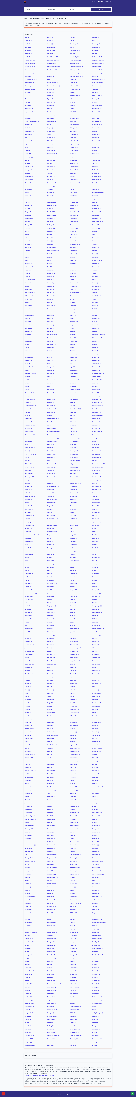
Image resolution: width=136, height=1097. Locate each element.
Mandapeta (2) (96, 121)
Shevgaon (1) (50, 509)
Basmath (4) (28, 564)
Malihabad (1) (28, 464)
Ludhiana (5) (50, 732)
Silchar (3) (72, 609)
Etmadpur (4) (51, 296)
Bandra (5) (27, 577)
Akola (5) (27, 480)
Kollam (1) (72, 838)
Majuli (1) (72, 615)
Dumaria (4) (73, 53)
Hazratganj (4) (51, 980)
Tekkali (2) (95, 170)
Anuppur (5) (50, 367)
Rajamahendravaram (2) (54, 984)
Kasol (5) (49, 822)
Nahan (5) (50, 806)
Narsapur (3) (95, 128)
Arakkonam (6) (96, 376)
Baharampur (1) (74, 1010)
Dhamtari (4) (50, 638)
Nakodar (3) (28, 767)
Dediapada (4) (51, 305)
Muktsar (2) (73, 741)
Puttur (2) (95, 150)
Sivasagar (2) (96, 987)
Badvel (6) (72, 176)
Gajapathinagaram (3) (98, 79)
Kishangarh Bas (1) (52, 664)
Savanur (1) (28, 196)
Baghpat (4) (95, 250)
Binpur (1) (95, 913)
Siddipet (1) (95, 932)
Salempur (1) (95, 383)
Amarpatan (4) (96, 363)
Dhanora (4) (73, 557)
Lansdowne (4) (74, 829)
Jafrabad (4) (73, 247)
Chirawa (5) (95, 690)
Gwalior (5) (50, 961)
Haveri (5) (27, 95)
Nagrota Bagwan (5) (30, 819)
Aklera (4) (72, 690)
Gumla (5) (50, 44)
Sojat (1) (49, 696)
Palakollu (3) (95, 984)
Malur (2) (27, 221)
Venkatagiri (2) (29, 166)
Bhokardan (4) (51, 567)
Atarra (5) (27, 318)
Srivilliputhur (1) (29, 473)
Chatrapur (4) (51, 948)
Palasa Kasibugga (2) (98, 63)
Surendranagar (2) (75, 244)
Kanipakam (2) (51, 115)
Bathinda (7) (73, 732)
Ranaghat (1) (51, 1013)
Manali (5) (27, 800)
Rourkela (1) (28, 925)
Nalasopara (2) (29, 583)
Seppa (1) (72, 531)
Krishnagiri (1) (29, 431)
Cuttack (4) (73, 922)
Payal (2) (27, 774)
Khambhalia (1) (29, 283)
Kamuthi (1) (28, 415)
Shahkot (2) (95, 764)
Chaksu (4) (95, 728)
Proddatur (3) (28, 205)
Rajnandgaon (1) (29, 645)
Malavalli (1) (95, 225)
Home (93, 1)
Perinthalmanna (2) (97, 861)
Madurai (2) (28, 438)
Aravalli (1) (28, 334)
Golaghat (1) (95, 590)
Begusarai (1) (96, 664)
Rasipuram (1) (74, 467)
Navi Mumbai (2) (52, 583)
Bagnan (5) (28, 903)
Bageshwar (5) (51, 803)
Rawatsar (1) (73, 728)
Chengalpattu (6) (29, 393)
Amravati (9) (73, 502)
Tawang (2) (28, 522)
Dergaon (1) (50, 615)
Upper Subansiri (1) (30, 525)
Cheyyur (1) (95, 393)
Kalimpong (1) (51, 900)
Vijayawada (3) (74, 170)
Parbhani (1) (73, 486)
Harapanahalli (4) (52, 154)
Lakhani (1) (50, 544)
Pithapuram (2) (96, 134)
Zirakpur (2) (95, 1026)
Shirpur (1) (95, 554)
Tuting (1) (27, 544)
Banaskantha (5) (52, 334)
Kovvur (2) (95, 115)
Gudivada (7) (73, 186)
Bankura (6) (28, 883)
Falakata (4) (95, 909)
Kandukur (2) (96, 112)
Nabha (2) (95, 783)
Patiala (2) (27, 745)
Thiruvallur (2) (51, 477)
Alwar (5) (94, 632)
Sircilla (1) (50, 935)
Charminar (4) (51, 945)
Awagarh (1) (73, 974)
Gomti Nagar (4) (74, 987)
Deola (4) (49, 573)
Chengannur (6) (29, 851)
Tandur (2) (50, 208)
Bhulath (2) (73, 767)
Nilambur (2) (73, 861)
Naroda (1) (50, 341)
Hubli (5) (49, 157)
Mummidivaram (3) (75, 60)
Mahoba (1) (28, 286)
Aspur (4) (49, 719)
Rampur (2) (73, 289)
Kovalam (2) (73, 1016)
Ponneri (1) (95, 460)
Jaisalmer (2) (95, 645)
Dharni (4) (27, 518)
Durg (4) (94, 638)
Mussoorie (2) (73, 1000)
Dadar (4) (72, 577)
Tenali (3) (27, 173)
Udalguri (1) (73, 612)
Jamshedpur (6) (74, 993)
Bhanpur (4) (50, 328)
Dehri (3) (49, 686)
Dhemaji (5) (50, 586)
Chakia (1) (50, 376)
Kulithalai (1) (73, 431)
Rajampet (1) (28, 955)
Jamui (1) (94, 667)
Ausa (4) (27, 570)
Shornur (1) (28, 880)
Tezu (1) (94, 535)
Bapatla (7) (28, 92)
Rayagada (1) (51, 942)
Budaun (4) (73, 260)
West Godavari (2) (29, 70)
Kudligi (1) (50, 124)
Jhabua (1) (72, 347)
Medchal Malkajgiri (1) (31, 932)
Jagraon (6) (73, 774)
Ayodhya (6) (73, 977)
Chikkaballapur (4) (97, 1003)
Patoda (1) (95, 548)
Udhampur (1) (28, 993)
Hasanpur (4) (50, 447)
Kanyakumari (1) (52, 499)
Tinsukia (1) (73, 606)
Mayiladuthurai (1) (52, 441)
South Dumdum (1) (52, 1029)
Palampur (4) (50, 796)
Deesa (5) (27, 250)
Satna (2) (49, 351)
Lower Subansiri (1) (52, 518)
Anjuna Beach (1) (97, 745)
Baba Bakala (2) (74, 751)
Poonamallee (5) (51, 464)
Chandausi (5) (96, 974)
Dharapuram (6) (74, 399)
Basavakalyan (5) (74, 124)
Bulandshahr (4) (96, 370)
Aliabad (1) (95, 1045)
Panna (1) (27, 351)
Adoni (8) (49, 173)
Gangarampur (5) (97, 896)
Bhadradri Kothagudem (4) (99, 922)
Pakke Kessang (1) (52, 531)
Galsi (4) (72, 890)
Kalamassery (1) (96, 871)
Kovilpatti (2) (96, 428)
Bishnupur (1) (73, 883)
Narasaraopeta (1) (52, 63)
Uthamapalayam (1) (53, 486)
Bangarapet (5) (74, 221)
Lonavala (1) (28, 612)
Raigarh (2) (95, 641)
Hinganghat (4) (51, 606)
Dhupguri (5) (73, 909)
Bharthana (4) (96, 389)
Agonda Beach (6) (75, 748)
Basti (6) (27, 260)
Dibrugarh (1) (28, 590)
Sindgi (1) (49, 134)
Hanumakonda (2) (97, 221)
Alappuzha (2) (28, 835)
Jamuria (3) (95, 890)
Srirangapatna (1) (52, 1010)
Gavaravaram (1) (29, 186)
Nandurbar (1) (96, 493)
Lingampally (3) (74, 118)
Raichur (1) (73, 99)
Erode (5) (72, 402)
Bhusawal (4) (28, 499)
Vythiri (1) (50, 871)
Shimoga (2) (95, 99)
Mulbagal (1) (28, 225)
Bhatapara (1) (51, 654)
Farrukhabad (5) (74, 267)
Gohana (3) (73, 719)
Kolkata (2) (28, 887)
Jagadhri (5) (50, 722)
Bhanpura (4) (28, 360)
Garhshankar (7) (74, 764)
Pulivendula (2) (74, 141)
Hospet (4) (72, 1003)
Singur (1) (95, 906)
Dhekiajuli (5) (51, 625)
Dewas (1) (72, 344)
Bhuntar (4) (95, 809)
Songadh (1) (73, 325)
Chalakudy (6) (73, 871)
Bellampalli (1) (96, 1042)
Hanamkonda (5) (97, 1039)
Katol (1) (49, 570)
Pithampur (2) (96, 367)
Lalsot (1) (94, 712)
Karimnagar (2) (74, 215)
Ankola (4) (27, 238)
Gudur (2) (72, 102)
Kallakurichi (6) (96, 412)
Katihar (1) (50, 670)
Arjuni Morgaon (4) (75, 560)
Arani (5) (27, 380)
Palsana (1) (73, 328)
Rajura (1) (72, 554)
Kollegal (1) (95, 137)
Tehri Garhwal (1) (74, 825)
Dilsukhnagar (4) (29, 1035)
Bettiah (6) (28, 686)
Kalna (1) (27, 893)
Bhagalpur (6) (28, 667)
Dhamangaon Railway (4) (32, 535)
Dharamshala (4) (74, 812)
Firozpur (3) (73, 735)
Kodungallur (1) (29, 871)
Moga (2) (49, 741)
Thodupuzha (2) (29, 858)
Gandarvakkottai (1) (30, 405)
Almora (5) (95, 800)
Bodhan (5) (73, 1042)
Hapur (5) (72, 418)
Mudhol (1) (28, 105)
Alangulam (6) (74, 373)
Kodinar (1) (95, 289)
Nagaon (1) (50, 599)
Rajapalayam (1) (74, 464)
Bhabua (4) (50, 680)
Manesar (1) (50, 725)
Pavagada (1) (50, 231)
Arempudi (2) (50, 176)
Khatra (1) (95, 887)
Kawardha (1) (28, 641)
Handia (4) (50, 299)
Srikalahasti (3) (74, 86)
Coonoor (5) (73, 396)
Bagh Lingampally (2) (76, 1035)
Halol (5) (49, 309)
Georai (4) (27, 551)
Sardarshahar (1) (74, 712)
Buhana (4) (28, 693)
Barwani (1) (95, 341)
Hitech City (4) (74, 1039)
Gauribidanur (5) (74, 212)
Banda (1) (95, 254)
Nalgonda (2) (50, 218)
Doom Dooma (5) (74, 628)
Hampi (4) (27, 1010)
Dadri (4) (72, 415)
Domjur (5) (50, 903)
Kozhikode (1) (51, 842)
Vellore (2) (27, 493)
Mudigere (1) (50, 147)
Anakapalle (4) (96, 173)
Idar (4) (72, 318)
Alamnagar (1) (96, 980)
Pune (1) (49, 971)
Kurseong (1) (73, 900)
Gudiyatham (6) (51, 409)
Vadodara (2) (95, 958)
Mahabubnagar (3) (75, 89)
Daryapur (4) (95, 525)
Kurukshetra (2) (96, 703)
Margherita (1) (29, 628)
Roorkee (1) (50, 832)
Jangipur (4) (50, 1022)
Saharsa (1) (50, 677)
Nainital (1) (28, 822)
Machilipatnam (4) (97, 82)
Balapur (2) (73, 512)
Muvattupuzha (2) (52, 854)
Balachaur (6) (96, 777)
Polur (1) (49, 460)
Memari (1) (73, 893)
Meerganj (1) (28, 328)
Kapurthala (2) (51, 738)
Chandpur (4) (28, 331)
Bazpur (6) (50, 1000)
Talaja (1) (94, 273)
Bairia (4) (72, 312)
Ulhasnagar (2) (96, 593)
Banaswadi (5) (29, 1000)
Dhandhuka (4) (51, 247)
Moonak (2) (95, 793)
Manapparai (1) (96, 438)
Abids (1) (94, 1032)
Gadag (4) (95, 89)
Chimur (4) (95, 551)
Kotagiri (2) (73, 428)
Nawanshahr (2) (96, 741)
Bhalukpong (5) (51, 548)
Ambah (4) (73, 360)
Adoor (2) (27, 867)
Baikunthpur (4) (29, 651)
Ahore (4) (27, 690)
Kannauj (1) (95, 279)
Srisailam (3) (28, 984)
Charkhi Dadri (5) (29, 728)
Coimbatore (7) (29, 964)
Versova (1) (95, 586)
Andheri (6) (73, 1022)
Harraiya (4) (95, 328)
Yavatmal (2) (50, 493)
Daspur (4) (27, 919)
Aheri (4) (27, 560)
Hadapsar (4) (95, 1022)
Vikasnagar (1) (29, 829)
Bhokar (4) (95, 570)
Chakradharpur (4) (75, 50)
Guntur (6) (95, 196)
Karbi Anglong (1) (29, 596)
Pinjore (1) (95, 725)
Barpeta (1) (73, 580)
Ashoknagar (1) (96, 354)
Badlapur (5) (50, 444)
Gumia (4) (72, 47)
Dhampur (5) (73, 334)
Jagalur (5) (73, 154)
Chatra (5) (72, 37)
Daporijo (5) (95, 544)
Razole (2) (27, 147)
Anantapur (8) (29, 176)
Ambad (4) (72, 567)
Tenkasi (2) (73, 473)
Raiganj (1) (28, 1016)
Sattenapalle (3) (96, 66)
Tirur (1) (27, 864)
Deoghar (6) (95, 37)
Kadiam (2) (50, 108)
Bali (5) (72, 696)
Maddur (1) (73, 225)
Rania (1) (94, 716)
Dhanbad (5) (28, 40)
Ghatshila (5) (50, 53)
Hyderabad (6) (51, 955)
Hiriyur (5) (27, 150)
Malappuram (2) (74, 842)
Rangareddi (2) (51, 221)
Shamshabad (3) (51, 215)
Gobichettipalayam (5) (98, 405)
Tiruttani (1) (28, 483)
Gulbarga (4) (50, 92)
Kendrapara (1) (29, 938)
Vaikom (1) (95, 858)
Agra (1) (94, 964)
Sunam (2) (50, 793)
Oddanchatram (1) (30, 447)
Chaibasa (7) (28, 53)
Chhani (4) (73, 848)
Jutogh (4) (50, 816)
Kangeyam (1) (28, 418)
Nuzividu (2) (73, 131)
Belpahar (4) (73, 948)
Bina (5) (72, 363)
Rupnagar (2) (73, 745)
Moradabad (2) (96, 286)
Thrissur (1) (95, 845)
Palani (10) (73, 447)
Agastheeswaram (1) (30, 373)
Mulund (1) (95, 580)
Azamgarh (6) (73, 250)
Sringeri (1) (50, 141)
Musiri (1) (27, 444)
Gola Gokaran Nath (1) (31, 454)
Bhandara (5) (96, 502)
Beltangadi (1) (74, 150)
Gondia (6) (50, 603)
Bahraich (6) (28, 254)
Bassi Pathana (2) (75, 754)
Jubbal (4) (27, 803)
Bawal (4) (49, 716)
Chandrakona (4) (29, 916)
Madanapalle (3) (51, 202)
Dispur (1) (72, 619)
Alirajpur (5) (95, 357)
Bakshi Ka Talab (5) (75, 460)
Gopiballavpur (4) (97, 919)
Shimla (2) (27, 783)
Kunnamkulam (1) (52, 877)
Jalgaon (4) (50, 483)
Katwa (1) (50, 893)
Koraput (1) (73, 938)
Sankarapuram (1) (97, 467)
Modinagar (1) (96, 422)
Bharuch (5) (73, 241)
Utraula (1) (95, 315)
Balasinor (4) (28, 299)
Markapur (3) (28, 124)
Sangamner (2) (29, 509)
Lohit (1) (94, 515)
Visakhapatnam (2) (97, 955)
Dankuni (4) (73, 1026)
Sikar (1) (94, 648)
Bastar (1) (27, 635)
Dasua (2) (27, 764)
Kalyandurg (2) (29, 112)
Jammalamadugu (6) (53, 60)
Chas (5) (27, 37)
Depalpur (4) (73, 357)
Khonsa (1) (73, 541)
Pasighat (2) (73, 535)
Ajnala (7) (50, 748)
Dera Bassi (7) (73, 787)
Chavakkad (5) (96, 867)
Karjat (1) (95, 509)
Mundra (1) (73, 296)
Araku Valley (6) (74, 57)
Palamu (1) (28, 47)
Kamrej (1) (95, 325)
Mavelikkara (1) (51, 851)
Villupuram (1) (96, 499)
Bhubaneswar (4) (52, 922)
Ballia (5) (49, 254)
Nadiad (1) (73, 299)
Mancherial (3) (51, 212)
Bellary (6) (95, 76)
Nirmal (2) (72, 208)
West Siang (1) (74, 525)
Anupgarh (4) (28, 725)
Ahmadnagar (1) (51, 502)
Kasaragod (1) (28, 838)
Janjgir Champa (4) (75, 661)
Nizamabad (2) (96, 218)
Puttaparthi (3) (96, 212)
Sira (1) (26, 231)
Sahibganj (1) (51, 47)
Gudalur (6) (28, 409)
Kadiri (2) (72, 108)
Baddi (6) (72, 809)
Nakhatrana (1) (29, 296)
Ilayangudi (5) (51, 412)
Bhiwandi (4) (50, 596)
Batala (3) (95, 761)
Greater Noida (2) (29, 971)
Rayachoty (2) (28, 144)
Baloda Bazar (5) (74, 654)
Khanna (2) (95, 770)
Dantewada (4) (96, 635)
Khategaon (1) (51, 354)
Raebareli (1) (50, 977)
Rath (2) (72, 435)
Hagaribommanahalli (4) (32, 121)
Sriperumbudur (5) (75, 470)
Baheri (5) (27, 325)
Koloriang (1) (73, 538)
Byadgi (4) (27, 202)
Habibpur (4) (73, 913)
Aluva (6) (72, 851)
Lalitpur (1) (95, 283)
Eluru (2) (94, 183)
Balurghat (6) (73, 896)
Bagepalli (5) (95, 215)
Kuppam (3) (50, 118)
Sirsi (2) (94, 234)
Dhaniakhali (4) (51, 906)
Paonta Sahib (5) (74, 806)
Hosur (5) (27, 412)
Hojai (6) (27, 622)
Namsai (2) (28, 538)
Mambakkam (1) (74, 1032)
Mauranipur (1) (74, 444)
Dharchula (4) (96, 832)
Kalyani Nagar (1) (97, 612)
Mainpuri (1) (50, 286)
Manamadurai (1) (75, 438)
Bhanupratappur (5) (75, 648)
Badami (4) (73, 105)
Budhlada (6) (50, 777)
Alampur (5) (73, 951)
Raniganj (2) (95, 893)
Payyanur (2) (95, 877)
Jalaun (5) (95, 276)
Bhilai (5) (27, 990)
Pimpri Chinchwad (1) (31, 593)
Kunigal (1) (50, 234)
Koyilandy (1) (28, 877)
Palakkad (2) (95, 842)
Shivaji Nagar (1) (97, 606)
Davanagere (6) (96, 86)
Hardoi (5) (27, 276)
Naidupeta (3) (73, 128)
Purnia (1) (27, 677)
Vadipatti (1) (28, 489)
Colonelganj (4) (51, 428)
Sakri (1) (27, 557)
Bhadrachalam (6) (30, 1045)
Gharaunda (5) (51, 712)
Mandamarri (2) (96, 208)
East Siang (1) (73, 515)
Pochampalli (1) (96, 457)
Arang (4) (27, 657)
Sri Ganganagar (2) (75, 1029)
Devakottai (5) (51, 399)
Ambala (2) (28, 699)
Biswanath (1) (96, 625)
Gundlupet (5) (51, 137)
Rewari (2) (27, 706)
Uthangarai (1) (96, 486)
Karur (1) (49, 422)
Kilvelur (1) (50, 425)
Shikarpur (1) (96, 228)
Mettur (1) (95, 441)
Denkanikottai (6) (30, 399)
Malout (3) (73, 777)
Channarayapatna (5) (98, 192)
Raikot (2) (50, 774)
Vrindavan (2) (28, 974)
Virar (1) (49, 590)
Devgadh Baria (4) (30, 279)
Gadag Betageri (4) (97, 1013)
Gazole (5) (50, 913)
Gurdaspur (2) (96, 735)
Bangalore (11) (74, 964)
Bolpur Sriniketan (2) (30, 896)
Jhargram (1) (28, 922)
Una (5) (49, 787)
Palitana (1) (73, 273)
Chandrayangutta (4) (53, 1035)
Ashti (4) (72, 548)
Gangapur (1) (28, 958)
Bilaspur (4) (95, 767)
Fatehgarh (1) (51, 674)
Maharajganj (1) (51, 467)
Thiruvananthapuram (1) (54, 845)
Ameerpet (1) (73, 942)
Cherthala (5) (51, 848)
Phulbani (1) (28, 951)
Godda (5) (27, 44)
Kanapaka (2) (73, 199)
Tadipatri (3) (73, 984)
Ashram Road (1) (29, 341)
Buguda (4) (28, 948)
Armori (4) (50, 557)
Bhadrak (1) (28, 929)
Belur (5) (27, 192)
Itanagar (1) (95, 538)
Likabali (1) (50, 628)
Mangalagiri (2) (74, 202)
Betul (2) (27, 344)
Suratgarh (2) (73, 722)
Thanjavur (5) (96, 473)
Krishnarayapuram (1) (53, 431)
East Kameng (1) (51, 515)
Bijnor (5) (49, 260)
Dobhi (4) (27, 680)
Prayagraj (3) (50, 974)
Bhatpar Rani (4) (97, 380)
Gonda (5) (27, 273)
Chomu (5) (27, 670)
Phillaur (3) (50, 767)
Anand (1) (50, 241)
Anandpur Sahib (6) (97, 787)
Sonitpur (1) (95, 603)
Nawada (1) (73, 674)
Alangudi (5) (50, 373)
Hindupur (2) (50, 105)
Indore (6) (72, 961)
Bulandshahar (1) (97, 260)
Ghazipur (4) (95, 270)
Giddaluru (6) (51, 186)
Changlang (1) (96, 512)
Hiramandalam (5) (52, 82)
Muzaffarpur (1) (29, 674)
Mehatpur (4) (96, 816)
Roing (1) (94, 528)
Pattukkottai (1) (51, 454)
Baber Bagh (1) (51, 1045)
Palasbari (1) (28, 619)
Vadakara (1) (50, 861)
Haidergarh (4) (96, 318)
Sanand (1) (28, 247)
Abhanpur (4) (51, 657)
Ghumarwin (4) (51, 790)
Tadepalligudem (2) (30, 89)
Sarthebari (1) (28, 609)
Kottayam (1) (28, 842)
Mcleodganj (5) (74, 822)
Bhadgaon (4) (73, 564)
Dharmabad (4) (29, 573)
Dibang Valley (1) (29, 515)
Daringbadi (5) (51, 951)
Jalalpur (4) (95, 302)
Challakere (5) (73, 147)
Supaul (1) (72, 677)
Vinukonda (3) (51, 166)
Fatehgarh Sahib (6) (52, 735)
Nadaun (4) (73, 793)
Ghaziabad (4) (28, 967)
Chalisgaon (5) (96, 564)
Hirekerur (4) (95, 205)
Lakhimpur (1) (74, 454)
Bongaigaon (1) (74, 583)
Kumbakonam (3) (97, 431)
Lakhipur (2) (95, 609)
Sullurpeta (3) (73, 160)
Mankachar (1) (29, 615)
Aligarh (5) (95, 977)
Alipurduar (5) (51, 909)
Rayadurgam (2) (74, 144)
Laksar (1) (27, 832)
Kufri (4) (94, 822)
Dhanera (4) (95, 247)
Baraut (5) (95, 305)
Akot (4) (49, 512)
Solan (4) (72, 783)
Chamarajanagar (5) (30, 82)
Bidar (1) (49, 79)
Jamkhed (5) (28, 512)
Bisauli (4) (27, 370)
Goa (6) (27, 696)
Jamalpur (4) (73, 683)
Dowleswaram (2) (75, 95)
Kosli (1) (27, 716)
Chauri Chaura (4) (30, 435)
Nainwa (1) (50, 709)
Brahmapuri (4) (29, 554)
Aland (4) (94, 186)
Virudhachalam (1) (30, 496)
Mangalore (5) (51, 150)
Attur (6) (27, 386)
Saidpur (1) (73, 425)
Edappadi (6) (50, 402)
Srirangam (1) (96, 470)
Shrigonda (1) (73, 509)
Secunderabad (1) (29, 942)
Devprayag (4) (51, 838)
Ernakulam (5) (51, 835)
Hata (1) (27, 457)
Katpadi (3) (73, 422)
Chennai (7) (95, 961)
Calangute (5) (73, 706)
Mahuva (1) (50, 276)
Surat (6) (72, 958)
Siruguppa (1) (73, 121)
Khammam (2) (29, 218)
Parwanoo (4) (73, 819)
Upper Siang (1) (96, 522)
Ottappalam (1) (74, 864)
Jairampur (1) (28, 528)
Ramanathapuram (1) (98, 464)
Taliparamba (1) (51, 858)
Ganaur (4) (28, 722)
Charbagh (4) (28, 980)
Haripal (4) (73, 906)
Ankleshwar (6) (29, 267)
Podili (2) (27, 137)
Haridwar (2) (73, 816)
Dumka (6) (50, 40)
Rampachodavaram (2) (76, 66)
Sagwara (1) (95, 719)
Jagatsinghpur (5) (52, 932)
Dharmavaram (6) (75, 183)
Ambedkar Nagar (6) (53, 250)
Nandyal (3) (95, 202)
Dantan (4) (95, 916)
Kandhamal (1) (96, 935)
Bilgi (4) (94, 102)
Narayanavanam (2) (75, 63)
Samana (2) (50, 783)
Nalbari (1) (95, 599)
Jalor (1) (27, 648)
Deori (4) (94, 560)
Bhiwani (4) (50, 699)
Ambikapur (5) (96, 657)
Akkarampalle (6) (97, 70)
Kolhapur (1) (28, 486)
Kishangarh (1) (74, 651)
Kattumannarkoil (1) (30, 425)
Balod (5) (49, 661)
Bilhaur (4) (28, 451)
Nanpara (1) (28, 312)
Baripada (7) (50, 929)
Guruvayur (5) (28, 1019)
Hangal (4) (50, 196)
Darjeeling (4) (73, 1019)
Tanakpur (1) (28, 997)
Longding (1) (95, 541)
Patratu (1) (28, 50)
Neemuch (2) (95, 347)
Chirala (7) (50, 95)
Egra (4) (49, 919)
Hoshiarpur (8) (29, 738)
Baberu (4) (50, 318)
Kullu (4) (72, 780)
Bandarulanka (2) (29, 73)
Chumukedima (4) (52, 916)
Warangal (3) (28, 170)
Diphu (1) (94, 619)
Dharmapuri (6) (96, 399)
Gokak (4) (27, 115)
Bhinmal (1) (50, 690)
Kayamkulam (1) (74, 874)
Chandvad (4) (73, 573)
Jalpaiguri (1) (96, 883)
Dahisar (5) (95, 577)
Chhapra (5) (28, 683)
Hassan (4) (95, 92)
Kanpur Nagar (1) (52, 283)
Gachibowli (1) (29, 1039)
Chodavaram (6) (51, 183)
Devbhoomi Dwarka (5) (98, 334)
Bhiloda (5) (28, 321)
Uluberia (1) (28, 906)
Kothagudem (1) (51, 938)
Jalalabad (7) (95, 758)
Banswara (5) (51, 635)
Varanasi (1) (50, 967)
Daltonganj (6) (51, 50)
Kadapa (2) (95, 166)
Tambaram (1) (51, 473)
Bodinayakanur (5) (75, 389)
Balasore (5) (95, 925)
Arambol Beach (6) (52, 745)
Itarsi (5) (49, 357)
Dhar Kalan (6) (74, 761)
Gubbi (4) (94, 231)
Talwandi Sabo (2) (29, 754)
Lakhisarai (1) (96, 670)
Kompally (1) (28, 1042)
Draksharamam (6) (30, 60)
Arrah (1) (94, 677)
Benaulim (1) (96, 732)
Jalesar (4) (95, 386)
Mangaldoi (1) (51, 612)
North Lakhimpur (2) (98, 628)
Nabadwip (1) (96, 1016)
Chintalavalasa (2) (97, 73)
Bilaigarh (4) (95, 654)
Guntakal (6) (73, 196)
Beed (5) (27, 603)
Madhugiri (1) (73, 231)
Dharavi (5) (28, 580)
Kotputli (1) (73, 670)
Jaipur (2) (27, 632)
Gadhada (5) (28, 270)
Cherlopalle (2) (74, 179)
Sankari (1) (28, 470)
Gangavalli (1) (51, 405)
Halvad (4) (72, 331)
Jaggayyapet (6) (29, 108)
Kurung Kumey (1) (52, 987)
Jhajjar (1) (50, 703)
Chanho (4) (95, 53)
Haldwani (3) (73, 832)
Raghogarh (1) (29, 357)
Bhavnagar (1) (96, 241)
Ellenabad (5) (28, 719)
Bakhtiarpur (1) (96, 683)
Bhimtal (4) (95, 990)
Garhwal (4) (50, 812)
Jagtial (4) (72, 925)
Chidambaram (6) (52, 396)
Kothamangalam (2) (75, 854)
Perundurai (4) (74, 457)
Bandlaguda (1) (96, 942)
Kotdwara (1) (50, 829)
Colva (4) (49, 751)
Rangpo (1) (50, 964)
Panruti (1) (50, 451)
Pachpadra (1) (96, 696)
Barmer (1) (28, 638)
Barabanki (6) (51, 257)
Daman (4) (27, 338)
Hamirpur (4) (28, 780)
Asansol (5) (95, 1006)
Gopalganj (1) (73, 667)
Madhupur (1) (96, 47)
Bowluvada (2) (29, 179)
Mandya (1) (28, 99)
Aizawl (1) (95, 903)
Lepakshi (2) (28, 215)
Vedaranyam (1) (96, 489)
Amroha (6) (95, 444)
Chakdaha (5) (51, 1019)
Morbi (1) (94, 312)
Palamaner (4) (96, 131)
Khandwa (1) (73, 354)
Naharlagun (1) (29, 541)
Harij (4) (94, 309)
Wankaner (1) (51, 315)
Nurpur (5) (27, 796)
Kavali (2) (72, 115)
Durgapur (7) (73, 955)
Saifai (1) (27, 396)
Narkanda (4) (51, 819)
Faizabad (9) (95, 263)
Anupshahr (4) (74, 370)
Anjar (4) (94, 292)
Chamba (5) (95, 774)
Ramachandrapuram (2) (54, 66)
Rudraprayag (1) (29, 825)
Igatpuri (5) (95, 573)
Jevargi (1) (72, 189)
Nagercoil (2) (73, 499)
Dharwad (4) (50, 89)
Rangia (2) (95, 615)
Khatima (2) (73, 845)
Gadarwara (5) (96, 360)
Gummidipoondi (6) (75, 409)
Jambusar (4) (73, 257)
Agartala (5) (73, 971)
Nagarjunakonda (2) (98, 60)
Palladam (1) (95, 447)
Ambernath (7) (74, 599)
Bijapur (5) (73, 79)
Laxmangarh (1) (29, 664)
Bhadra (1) (50, 728)
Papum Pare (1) (96, 518)
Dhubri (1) (72, 586)
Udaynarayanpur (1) (75, 903)
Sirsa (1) (49, 706)
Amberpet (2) (96, 945)
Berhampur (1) (51, 925)
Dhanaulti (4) (51, 825)
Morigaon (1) (96, 596)
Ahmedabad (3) (51, 958)
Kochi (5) (27, 854)
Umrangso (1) (51, 622)
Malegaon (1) (28, 502)
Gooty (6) (27, 102)
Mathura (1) (95, 967)
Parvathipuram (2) (30, 66)
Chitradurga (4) (29, 86)
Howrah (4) (28, 1026)
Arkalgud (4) (73, 192)
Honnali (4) (95, 154)
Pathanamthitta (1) (30, 845)
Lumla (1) (49, 541)
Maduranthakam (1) (53, 438)
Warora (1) (73, 551)
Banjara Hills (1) (51, 1042)
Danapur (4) (50, 683)
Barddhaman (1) (51, 883)
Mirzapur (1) (73, 286)
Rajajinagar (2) (51, 1003)
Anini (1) (72, 528)
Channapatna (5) (97, 108)
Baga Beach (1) (29, 751)
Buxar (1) (49, 667)
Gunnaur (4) (50, 370)
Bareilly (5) (95, 257)
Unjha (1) (94, 299)
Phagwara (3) (51, 770)
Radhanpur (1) (74, 309)
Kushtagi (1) (50, 225)
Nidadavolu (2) (51, 131)
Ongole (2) (95, 199)
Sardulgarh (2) (29, 777)
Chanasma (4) (51, 312)
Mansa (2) (95, 738)
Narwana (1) (95, 709)
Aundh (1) (50, 609)
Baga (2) (27, 741)
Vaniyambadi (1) (74, 489)
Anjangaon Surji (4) (52, 522)
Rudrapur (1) (50, 383)
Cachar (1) (95, 583)
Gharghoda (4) (29, 654)
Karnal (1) (72, 703)
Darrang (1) (28, 586)
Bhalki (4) (27, 128)
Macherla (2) (95, 118)
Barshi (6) (27, 606)
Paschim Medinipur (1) (76, 1006)
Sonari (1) (27, 625)
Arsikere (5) (50, 192)
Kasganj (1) (28, 389)
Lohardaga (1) (96, 44)
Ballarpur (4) (50, 554)
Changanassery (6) (30, 861)
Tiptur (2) (27, 234)
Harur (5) (94, 409)
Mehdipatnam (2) (97, 124)
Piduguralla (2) (74, 134)
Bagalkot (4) (28, 76)
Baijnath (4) (73, 796)
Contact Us (108, 1)
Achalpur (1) (50, 496)
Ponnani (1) (50, 864)
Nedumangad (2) (52, 867)
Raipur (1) (27, 661)
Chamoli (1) (73, 803)
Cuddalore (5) (96, 396)
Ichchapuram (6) (97, 105)
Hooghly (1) (50, 1006)
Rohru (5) (95, 803)
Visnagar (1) (28, 302)
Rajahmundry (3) (52, 205)
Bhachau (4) (50, 292)
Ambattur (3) (28, 376)
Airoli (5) (49, 577)
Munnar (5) (28, 1022)
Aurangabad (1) (51, 480)
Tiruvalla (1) (50, 880)
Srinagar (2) (95, 829)
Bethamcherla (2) (97, 57)
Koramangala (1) (97, 1000)
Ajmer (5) (72, 632)
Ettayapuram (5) (97, 402)
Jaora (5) (49, 363)
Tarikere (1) (50, 144)
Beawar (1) (95, 651)
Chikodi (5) (73, 112)
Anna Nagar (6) (51, 1032)
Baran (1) (72, 635)
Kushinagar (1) (74, 283)
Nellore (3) (50, 179)
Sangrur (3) (28, 748)
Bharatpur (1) (73, 638)
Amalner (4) (50, 564)
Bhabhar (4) (28, 257)
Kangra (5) (50, 780)
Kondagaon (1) (51, 645)
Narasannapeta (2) (30, 63)
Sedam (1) (50, 189)
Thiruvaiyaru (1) (29, 477)
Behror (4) (95, 661)
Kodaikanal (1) (96, 425)
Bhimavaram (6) (96, 176)
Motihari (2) (95, 680)
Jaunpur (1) (50, 279)
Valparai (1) (50, 489)
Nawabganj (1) (51, 321)
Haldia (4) (72, 1013)
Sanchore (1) (95, 674)
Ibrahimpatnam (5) (97, 948)
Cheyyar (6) (73, 393)
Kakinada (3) (50, 199)
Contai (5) (72, 916)
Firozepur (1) (73, 758)
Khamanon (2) (29, 758)
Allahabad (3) (73, 967)
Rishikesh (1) (96, 825)
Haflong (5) (73, 622)
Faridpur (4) (50, 325)
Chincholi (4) (28, 189)
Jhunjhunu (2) (28, 1032)
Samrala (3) (73, 770)
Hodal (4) (27, 709)
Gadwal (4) (95, 951)
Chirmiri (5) (73, 990)
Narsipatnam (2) (29, 131)
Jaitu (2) (49, 754)
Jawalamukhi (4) (97, 812)
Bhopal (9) (27, 961)
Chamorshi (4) (96, 557)
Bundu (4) (27, 57)
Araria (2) (72, 664)
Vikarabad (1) (73, 935)
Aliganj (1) (50, 386)
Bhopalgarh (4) (96, 693)
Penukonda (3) (29, 134)
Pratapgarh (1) (51, 289)
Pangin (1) (50, 535)
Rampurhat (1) (51, 896)
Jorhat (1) (49, 593)
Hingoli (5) (50, 506)
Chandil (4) (95, 50)
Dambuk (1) (28, 531)
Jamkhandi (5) (51, 102)
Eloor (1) (94, 880)
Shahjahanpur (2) (29, 292)
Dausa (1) (49, 641)
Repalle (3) (95, 157)
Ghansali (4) (95, 838)
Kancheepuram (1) (97, 415)
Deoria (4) (95, 971)
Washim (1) (95, 506)
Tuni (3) (94, 163)
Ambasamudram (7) (98, 373)
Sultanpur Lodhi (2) (30, 770)
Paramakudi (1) (96, 451)
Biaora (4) (27, 363)
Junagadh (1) (50, 244)
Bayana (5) (95, 699)
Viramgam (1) (96, 244)
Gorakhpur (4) (51, 273)
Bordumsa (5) (51, 528)
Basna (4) (49, 651)
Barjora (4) (73, 887)
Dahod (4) (95, 331)
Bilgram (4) (95, 435)
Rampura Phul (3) (97, 751)
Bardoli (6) (50, 331)
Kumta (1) (50, 238)
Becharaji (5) (28, 305)
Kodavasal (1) (28, 428)
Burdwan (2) (50, 890)
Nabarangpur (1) (97, 938)
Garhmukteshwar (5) (53, 418)
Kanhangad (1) (29, 874)
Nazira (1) (95, 622)
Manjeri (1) (73, 877)
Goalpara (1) (73, 590)
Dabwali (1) (73, 716)
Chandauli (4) (28, 263)
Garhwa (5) (73, 40)
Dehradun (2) (28, 806)
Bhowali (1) (95, 993)
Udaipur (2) (50, 632)
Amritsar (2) (28, 732)
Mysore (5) (50, 99)
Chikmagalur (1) (74, 82)
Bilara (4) (72, 693)
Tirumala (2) (28, 163)
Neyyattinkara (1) (75, 867)
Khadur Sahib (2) (97, 748)
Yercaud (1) (95, 496)
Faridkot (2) (28, 735)
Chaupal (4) (73, 800)
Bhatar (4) (27, 890)
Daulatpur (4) (28, 812)
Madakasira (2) (51, 121)
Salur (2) (27, 160)
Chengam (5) (50, 393)
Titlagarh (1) (28, 945)
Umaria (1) (95, 351)
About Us (100, 1)
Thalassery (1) (73, 858)
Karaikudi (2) (96, 418)
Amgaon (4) (50, 560)
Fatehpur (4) (95, 267)
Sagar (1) (72, 367)
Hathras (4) (73, 276)
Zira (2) (49, 758)
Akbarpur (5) (50, 302)
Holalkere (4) (95, 147)
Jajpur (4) (27, 935)
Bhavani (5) (50, 389)
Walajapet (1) (73, 496)
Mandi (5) (95, 780)
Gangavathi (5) (29, 1013)
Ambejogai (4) (51, 551)
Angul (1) (72, 929)
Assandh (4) (28, 712)
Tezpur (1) (72, 625)
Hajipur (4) (73, 680)
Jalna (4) (94, 483)
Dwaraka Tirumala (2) (31, 79)
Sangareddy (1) (74, 932)
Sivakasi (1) (50, 470)
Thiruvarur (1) (74, 477)
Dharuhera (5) (74, 725)
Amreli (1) (27, 241)
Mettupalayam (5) (75, 441)
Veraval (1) (73, 338)
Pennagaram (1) (96, 454)
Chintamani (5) (74, 218)
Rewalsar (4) (95, 819)
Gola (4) (49, 435)
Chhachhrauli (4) (97, 722)
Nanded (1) (73, 506)
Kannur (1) (95, 835)
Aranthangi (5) (51, 380)
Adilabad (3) (28, 208)
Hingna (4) (73, 570)
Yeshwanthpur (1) (97, 997)
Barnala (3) (28, 790)
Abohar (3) (50, 761)
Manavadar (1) (29, 289)
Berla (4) (49, 648)
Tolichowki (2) (73, 163)
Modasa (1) (95, 321)
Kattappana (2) (51, 874)
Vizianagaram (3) (74, 70)
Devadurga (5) (74, 228)
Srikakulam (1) (74, 205)
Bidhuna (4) (73, 305)
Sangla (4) (95, 796)
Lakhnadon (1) (29, 367)
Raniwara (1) (73, 686)
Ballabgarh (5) (96, 706)
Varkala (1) (73, 880)
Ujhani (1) (27, 977)
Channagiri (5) (29, 157)
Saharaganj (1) (29, 987)
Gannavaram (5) (97, 95)
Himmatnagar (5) (97, 338)
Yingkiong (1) (73, 544)
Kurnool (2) (50, 170)
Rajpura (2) (28, 787)
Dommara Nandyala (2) (76, 76)
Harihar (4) (28, 154)
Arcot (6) (27, 383)
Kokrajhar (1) (73, 596)
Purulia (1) (95, 1019)
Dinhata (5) (28, 913)
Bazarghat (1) (73, 1045)
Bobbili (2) (72, 92)
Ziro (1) (49, 538)
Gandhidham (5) (97, 296)
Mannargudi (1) (29, 441)
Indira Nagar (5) (29, 1006)
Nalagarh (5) (28, 809)
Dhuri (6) (94, 790)
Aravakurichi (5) (74, 380)
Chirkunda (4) (51, 997)
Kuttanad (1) (95, 848)
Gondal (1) (73, 315)
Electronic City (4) (29, 1003)
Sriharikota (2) (51, 160)
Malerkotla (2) (74, 790)
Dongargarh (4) (74, 657)
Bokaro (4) (50, 37)
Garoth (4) (50, 360)
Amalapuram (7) (74, 173)
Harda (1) (27, 347)
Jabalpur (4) (50, 347)
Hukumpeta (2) (29, 199)
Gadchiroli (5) (28, 506)
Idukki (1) (72, 835)
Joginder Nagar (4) (30, 816)
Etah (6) (49, 263)
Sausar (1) (27, 354)
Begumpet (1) (96, 1035)
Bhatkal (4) (95, 238)
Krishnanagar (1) (52, 1016)
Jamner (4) (27, 567)
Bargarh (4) (95, 929)
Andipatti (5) (73, 376)
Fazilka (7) (27, 761)
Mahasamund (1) (74, 641)
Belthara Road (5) (29, 315)
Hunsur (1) (28, 228)
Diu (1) (49, 338)
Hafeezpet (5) (51, 1039)
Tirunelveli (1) (73, 480)
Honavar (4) (73, 238)
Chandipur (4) (73, 945)
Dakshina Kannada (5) (53, 86)
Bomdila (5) (28, 548)
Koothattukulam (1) (98, 874)
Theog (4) (49, 800)
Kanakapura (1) (51, 112)
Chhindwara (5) (51, 344)
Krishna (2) (28, 118)
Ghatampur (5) (74, 451)
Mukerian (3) (50, 764)
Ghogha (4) (73, 270)
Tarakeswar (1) (29, 909)
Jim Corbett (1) (51, 993)
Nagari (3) (50, 128)
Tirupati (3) (50, 163)
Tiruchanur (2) (96, 160)
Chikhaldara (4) (74, 518)
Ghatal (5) (72, 919)
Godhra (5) (28, 309)
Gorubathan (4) (29, 900)
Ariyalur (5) (73, 383)
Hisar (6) (27, 703)
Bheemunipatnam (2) (53, 73)
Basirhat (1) (28, 1029)
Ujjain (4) (72, 351)
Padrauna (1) (50, 457)
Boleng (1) (95, 531)
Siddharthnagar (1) (75, 292)
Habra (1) (94, 1010)
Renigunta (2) (73, 157)
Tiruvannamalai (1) (75, 483)
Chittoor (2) (28, 183)
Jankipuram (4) (51, 990)
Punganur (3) (96, 141)
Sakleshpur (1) (96, 189)
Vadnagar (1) (73, 302)
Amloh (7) (95, 754)
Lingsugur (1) (51, 228)
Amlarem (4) (95, 900)
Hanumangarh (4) (75, 645)
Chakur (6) (95, 567)
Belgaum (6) (50, 76)
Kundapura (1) (74, 234)
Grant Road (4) (51, 580)
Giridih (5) (95, 40)
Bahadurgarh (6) (74, 709)
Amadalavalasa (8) (52, 57)
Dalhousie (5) (28, 793)
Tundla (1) (50, 415)
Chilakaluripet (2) (75, 73)
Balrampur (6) (74, 254)
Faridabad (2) (73, 699)
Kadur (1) (94, 144)
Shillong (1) (50, 1026)
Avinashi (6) (73, 386)
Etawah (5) (73, 263)
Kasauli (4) (50, 809)
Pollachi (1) (28, 460)
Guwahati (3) (51, 619)
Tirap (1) (72, 522)
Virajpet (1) (28, 212)
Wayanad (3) (28, 848)
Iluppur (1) (73, 412)
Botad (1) (49, 267)
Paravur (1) (95, 851)
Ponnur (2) (73, 137)
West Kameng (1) (52, 525)
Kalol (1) (72, 279)
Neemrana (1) (96, 1029)
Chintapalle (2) (96, 179)
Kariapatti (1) (28, 422)
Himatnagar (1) (74, 321)
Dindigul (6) (28, 402)
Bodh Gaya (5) (96, 686)
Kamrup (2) (73, 593)
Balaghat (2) (73, 341)
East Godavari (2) (52, 70)
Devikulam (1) (96, 854)
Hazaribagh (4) (74, 44)
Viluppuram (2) (74, 493)
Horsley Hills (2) (74, 980)
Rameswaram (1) (29, 467)
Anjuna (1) (73, 738)
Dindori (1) (95, 344)
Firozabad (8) (50, 270)
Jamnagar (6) (28, 244)
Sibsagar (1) (73, 603)
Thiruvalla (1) (96, 864)
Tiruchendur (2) (96, 477)
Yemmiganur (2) (74, 166)
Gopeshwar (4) (74, 997)
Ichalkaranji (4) (29, 599)
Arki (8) (94, 806)
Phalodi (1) (50, 693)
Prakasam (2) (28, 141)
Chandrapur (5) (96, 480)
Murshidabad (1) (51, 887)
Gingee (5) (72, 405)
